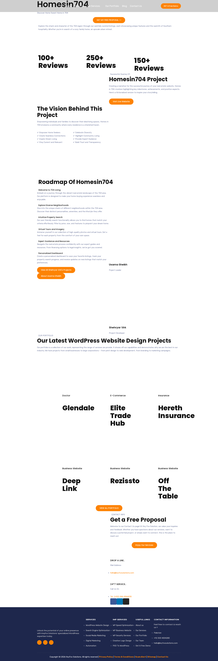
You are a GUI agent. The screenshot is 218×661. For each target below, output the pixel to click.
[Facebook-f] (146, 6)
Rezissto (125, 481)
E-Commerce (118, 395)
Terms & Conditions (124, 657)
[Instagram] (154, 6)
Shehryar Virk (117, 327)
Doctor (66, 395)
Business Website (72, 468)
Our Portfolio (112, 6)
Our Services (93, 6)
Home (68, 6)
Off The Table (168, 488)
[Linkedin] (150, 6)
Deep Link (71, 484)
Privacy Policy (106, 657)
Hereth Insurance (176, 411)
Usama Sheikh (118, 264)
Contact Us (136, 6)
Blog (124, 6)
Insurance (163, 395)
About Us (79, 6)
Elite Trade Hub (120, 415)
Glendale (78, 408)
